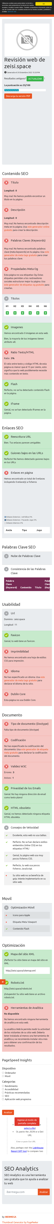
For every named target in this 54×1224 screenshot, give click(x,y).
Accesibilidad (11, 1089)
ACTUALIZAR (35, 79)
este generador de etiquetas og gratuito (24, 284)
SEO (7, 1096)
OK (44, 4)
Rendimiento (11, 1086)
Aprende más (12, 11)
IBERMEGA (10, 1217)
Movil (7, 1076)
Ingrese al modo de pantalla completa (27, 1122)
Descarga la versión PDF (18, 96)
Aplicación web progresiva (18, 1099)
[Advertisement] (27, 132)
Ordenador (10, 1073)
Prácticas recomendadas (17, 1092)
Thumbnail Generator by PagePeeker (20, 1222)
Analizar (8, 1112)
